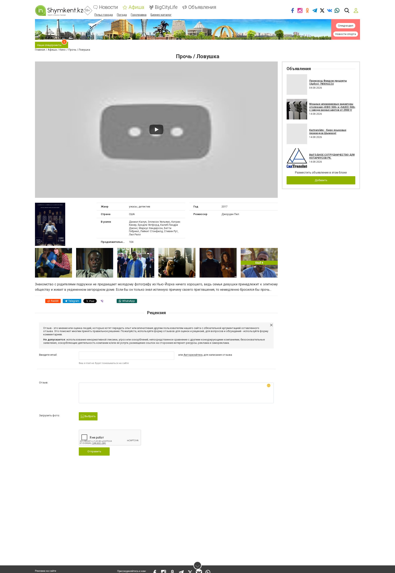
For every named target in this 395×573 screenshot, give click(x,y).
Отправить (94, 451)
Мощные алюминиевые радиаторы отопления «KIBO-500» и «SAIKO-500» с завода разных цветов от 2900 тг (332, 107)
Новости (108, 7)
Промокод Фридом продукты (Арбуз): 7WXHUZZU (328, 82)
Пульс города (103, 14)
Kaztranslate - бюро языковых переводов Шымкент (327, 131)
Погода (122, 14)
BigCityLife (166, 7)
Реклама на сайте (45, 571)
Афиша (136, 7)
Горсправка (138, 14)
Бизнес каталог (161, 14)
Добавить (321, 180)
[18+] (59, 10)
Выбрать (90, 416)
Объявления (202, 7)
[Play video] (156, 129)
